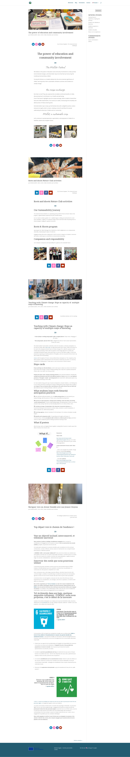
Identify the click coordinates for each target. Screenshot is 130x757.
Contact (88, 2)
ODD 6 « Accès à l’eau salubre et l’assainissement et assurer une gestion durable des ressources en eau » (54, 635)
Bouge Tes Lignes (93, 748)
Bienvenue (70, 2)
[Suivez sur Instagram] (36, 44)
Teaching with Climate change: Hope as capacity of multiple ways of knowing (53, 303)
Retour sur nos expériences (94, 32)
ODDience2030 (33, 35)
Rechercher (98, 10)
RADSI (35, 587)
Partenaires (82, 2)
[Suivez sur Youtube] (42, 44)
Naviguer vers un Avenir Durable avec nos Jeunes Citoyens (53, 507)
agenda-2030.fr (61, 619)
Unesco (35, 358)
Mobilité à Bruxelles (92, 30)
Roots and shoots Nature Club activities (44, 180)
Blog (76, 2)
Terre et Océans (51, 583)
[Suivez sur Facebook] (39, 44)
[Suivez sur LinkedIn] (33, 44)
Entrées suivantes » (78, 740)
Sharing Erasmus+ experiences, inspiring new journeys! (94, 19)
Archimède (44, 602)
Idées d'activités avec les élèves (51, 35)
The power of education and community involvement (50, 32)
